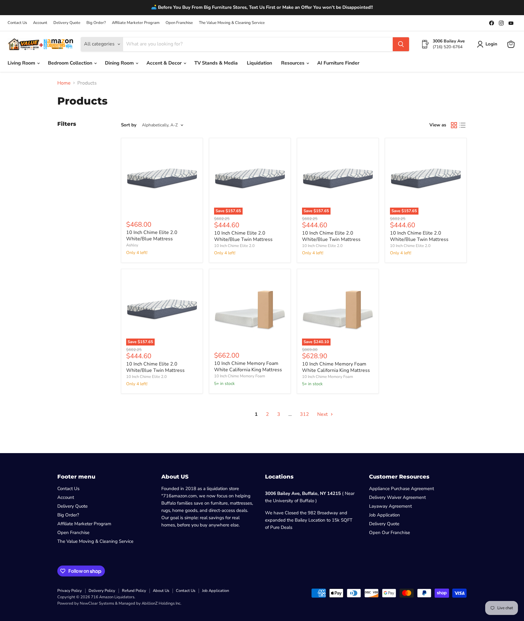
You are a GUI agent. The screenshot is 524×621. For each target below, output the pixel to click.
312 (304, 414)
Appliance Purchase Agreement (401, 489)
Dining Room (120, 63)
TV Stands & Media (216, 63)
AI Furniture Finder (338, 63)
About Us (161, 590)
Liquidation (259, 63)
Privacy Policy (69, 590)
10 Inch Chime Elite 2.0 (234, 246)
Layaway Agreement (390, 506)
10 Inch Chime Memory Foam (239, 376)
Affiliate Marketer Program (136, 23)
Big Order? (96, 23)
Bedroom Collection (70, 63)
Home (64, 83)
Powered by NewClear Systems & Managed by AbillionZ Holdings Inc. (119, 603)
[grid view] (454, 125)
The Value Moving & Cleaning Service (232, 23)
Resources (293, 63)
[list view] (462, 125)
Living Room (22, 63)
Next (323, 414)
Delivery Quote (66, 23)
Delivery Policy (102, 590)
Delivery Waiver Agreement (397, 497)
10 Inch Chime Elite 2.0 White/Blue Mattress (151, 235)
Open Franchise (179, 23)
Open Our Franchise (389, 532)
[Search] (401, 44)
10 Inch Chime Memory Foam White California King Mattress (248, 366)
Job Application (384, 515)
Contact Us (17, 23)
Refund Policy (134, 590)
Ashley (132, 245)
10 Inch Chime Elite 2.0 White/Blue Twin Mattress (243, 236)
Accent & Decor (164, 63)
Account (40, 23)
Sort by (128, 125)
